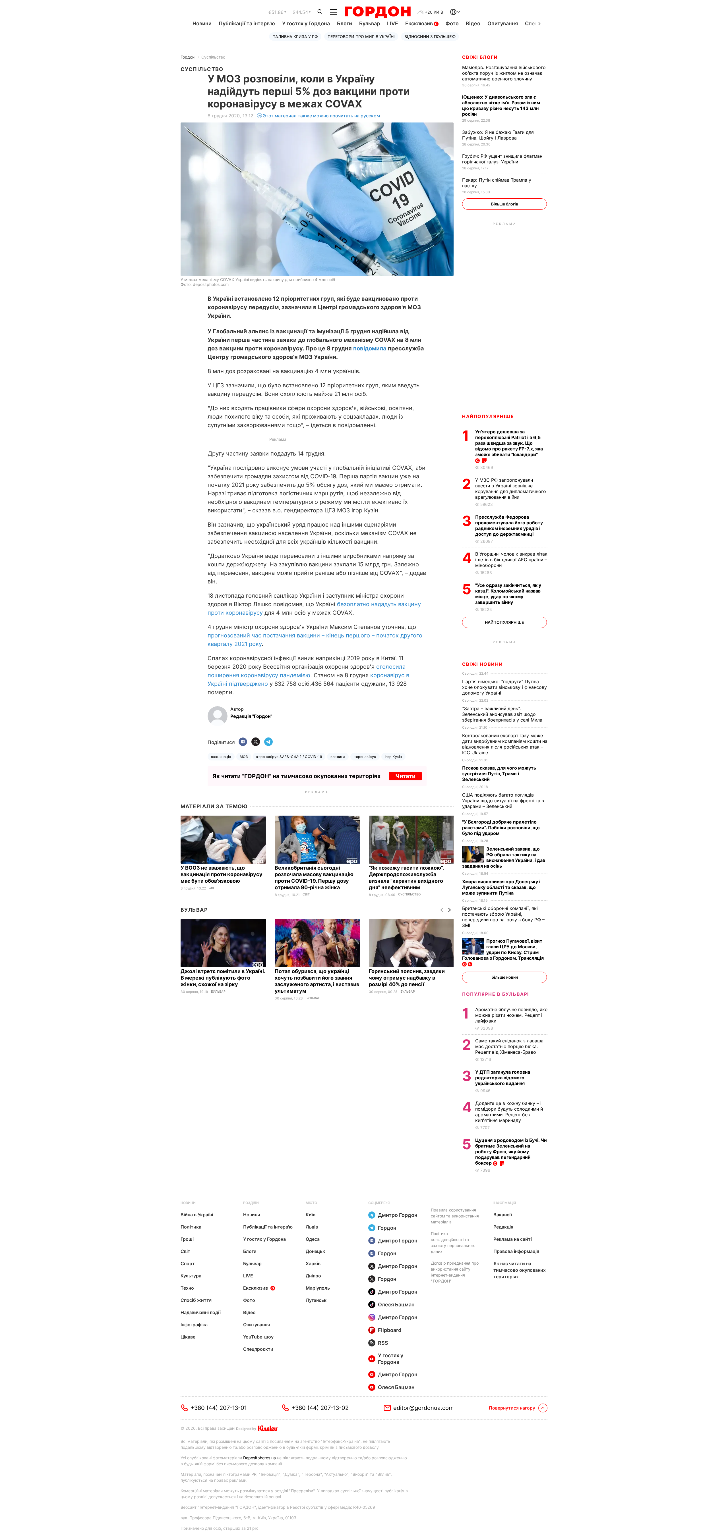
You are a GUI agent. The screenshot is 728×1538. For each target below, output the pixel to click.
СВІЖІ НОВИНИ (482, 664)
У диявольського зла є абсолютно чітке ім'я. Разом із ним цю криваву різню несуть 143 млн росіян (501, 105)
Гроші (187, 1239)
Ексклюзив (419, 23)
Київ (310, 1214)
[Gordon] (377, 12)
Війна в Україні (197, 1214)
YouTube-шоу (258, 1337)
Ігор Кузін (393, 757)
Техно (187, 1288)
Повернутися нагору (512, 1408)
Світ (212, 888)
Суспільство (213, 57)
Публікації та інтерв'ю (247, 23)
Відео (473, 23)
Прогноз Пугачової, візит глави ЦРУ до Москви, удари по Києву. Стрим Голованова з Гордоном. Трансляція (503, 949)
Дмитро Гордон (397, 1215)
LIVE (392, 23)
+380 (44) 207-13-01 (219, 1407)
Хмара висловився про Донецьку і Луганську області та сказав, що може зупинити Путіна (501, 887)
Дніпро (313, 1276)
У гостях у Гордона (306, 23)
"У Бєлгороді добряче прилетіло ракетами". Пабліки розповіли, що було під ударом (501, 827)
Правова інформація (516, 1251)
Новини (202, 23)
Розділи (251, 1203)
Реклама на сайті (512, 1239)
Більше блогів (504, 203)
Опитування (502, 23)
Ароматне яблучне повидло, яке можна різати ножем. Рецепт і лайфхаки (511, 1015)
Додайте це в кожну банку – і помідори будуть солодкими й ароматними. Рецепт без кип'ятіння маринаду (509, 1111)
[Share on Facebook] (243, 742)
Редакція (503, 1227)
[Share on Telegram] (268, 742)
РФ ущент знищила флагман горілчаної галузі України (502, 159)
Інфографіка (194, 1324)
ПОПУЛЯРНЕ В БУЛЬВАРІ (495, 994)
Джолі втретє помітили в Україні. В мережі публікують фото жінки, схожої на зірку (223, 977)
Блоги (344, 23)
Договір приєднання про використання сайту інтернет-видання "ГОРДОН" (455, 1272)
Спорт (188, 1263)
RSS (383, 1343)
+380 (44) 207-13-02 (320, 1407)
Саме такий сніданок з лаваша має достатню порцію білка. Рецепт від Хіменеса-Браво (509, 1046)
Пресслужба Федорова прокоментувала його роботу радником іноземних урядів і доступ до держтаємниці (509, 525)
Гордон (188, 57)
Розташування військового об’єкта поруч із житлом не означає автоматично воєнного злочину (504, 73)
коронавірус (365, 757)
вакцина (337, 757)
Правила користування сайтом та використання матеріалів (455, 1215)
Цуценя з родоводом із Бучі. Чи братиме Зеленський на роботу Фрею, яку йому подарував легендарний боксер (511, 1151)
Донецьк (315, 1251)
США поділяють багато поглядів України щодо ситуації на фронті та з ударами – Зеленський (503, 800)
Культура (191, 1276)
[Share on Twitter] (255, 742)
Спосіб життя (196, 1300)
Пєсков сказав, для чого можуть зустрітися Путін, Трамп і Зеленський (499, 773)
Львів (312, 1227)
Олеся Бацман (396, 1305)
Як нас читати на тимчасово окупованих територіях (519, 1270)
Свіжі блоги (480, 57)
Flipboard (389, 1330)
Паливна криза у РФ (295, 36)
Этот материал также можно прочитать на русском (321, 115)
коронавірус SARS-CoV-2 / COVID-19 (289, 757)
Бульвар (369, 23)
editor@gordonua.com (423, 1407)
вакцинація (221, 757)
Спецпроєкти (258, 1349)
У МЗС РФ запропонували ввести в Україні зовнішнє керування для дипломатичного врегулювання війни (510, 488)
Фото (452, 23)
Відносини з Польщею (430, 36)
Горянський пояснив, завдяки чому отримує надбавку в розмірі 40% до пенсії (407, 977)
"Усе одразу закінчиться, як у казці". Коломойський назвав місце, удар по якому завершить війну (508, 593)
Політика (191, 1227)
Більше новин (504, 977)
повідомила (369, 348)
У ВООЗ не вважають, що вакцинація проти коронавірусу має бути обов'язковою (221, 874)
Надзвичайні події (201, 1312)
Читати (405, 776)
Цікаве (188, 1337)
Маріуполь (318, 1288)
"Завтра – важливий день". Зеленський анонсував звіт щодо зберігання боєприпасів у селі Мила (503, 714)
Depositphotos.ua (259, 1457)
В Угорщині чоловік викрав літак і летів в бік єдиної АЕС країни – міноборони (511, 559)
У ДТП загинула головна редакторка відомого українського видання (502, 1077)
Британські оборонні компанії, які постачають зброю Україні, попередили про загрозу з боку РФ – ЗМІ (503, 916)
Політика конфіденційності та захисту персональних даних (453, 1242)
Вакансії (502, 1214)
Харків (313, 1263)
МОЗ (244, 757)
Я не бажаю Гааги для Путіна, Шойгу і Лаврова (498, 135)
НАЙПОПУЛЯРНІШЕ (488, 416)
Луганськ (316, 1300)
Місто (311, 1203)
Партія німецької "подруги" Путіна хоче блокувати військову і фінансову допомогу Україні (504, 687)
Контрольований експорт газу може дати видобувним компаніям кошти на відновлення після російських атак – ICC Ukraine (504, 744)
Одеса (313, 1239)
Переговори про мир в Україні (361, 36)
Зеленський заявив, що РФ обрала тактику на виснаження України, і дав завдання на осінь (503, 857)
